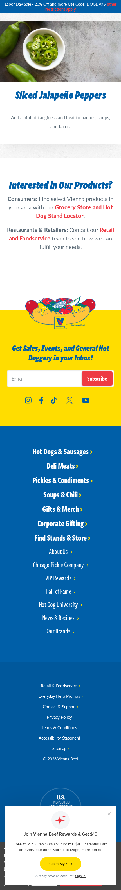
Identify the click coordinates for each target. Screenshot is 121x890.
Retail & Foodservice (59, 685)
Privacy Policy (59, 717)
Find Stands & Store (60, 537)
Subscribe (97, 378)
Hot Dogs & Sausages (60, 451)
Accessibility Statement (59, 738)
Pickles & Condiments (60, 480)
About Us (59, 551)
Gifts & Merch (60, 508)
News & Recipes (59, 617)
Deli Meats (60, 465)
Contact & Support (59, 706)
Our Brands (58, 631)
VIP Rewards (58, 578)
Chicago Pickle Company (59, 564)
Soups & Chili (60, 494)
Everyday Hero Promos (59, 696)
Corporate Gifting (60, 523)
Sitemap (59, 748)
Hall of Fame (59, 591)
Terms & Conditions (59, 727)
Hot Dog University (59, 604)
